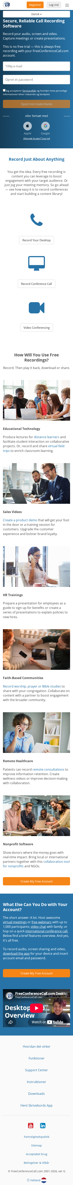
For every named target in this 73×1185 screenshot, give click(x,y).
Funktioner (37, 1058)
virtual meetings (15, 922)
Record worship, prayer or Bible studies (32, 686)
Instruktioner (36, 1082)
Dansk (35, 14)
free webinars (42, 922)
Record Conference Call (36, 284)
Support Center (36, 1070)
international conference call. (46, 931)
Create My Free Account (37, 881)
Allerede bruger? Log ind (36, 138)
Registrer (35, 5)
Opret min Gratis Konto (36, 104)
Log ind (54, 5)
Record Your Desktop (36, 240)
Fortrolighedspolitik (36, 1137)
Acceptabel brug (36, 1154)
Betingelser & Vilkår (36, 1163)
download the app (16, 953)
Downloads (36, 1093)
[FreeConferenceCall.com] (6, 5)
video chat (38, 926)
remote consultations (48, 769)
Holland (35, 1180)
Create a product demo (20, 520)
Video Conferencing (37, 328)
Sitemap (36, 1145)
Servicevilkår (29, 90)
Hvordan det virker (36, 1046)
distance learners (46, 437)
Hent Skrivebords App (36, 1105)
